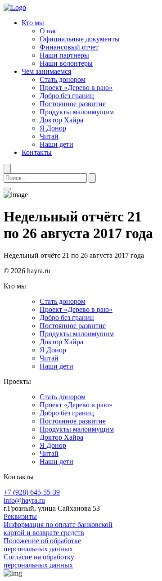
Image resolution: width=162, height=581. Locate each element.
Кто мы (33, 23)
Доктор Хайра (61, 120)
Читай (49, 136)
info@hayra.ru (24, 500)
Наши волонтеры (66, 63)
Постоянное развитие (73, 104)
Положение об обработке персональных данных (42, 545)
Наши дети (56, 144)
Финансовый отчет (69, 47)
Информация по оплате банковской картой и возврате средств (58, 528)
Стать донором (63, 79)
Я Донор (53, 128)
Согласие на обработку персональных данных (39, 561)
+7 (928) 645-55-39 (32, 492)
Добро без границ (67, 95)
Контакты (37, 152)
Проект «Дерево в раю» (76, 87)
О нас (48, 31)
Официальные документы (80, 39)
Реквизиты (20, 516)
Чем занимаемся (46, 71)
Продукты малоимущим (77, 112)
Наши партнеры (64, 55)
